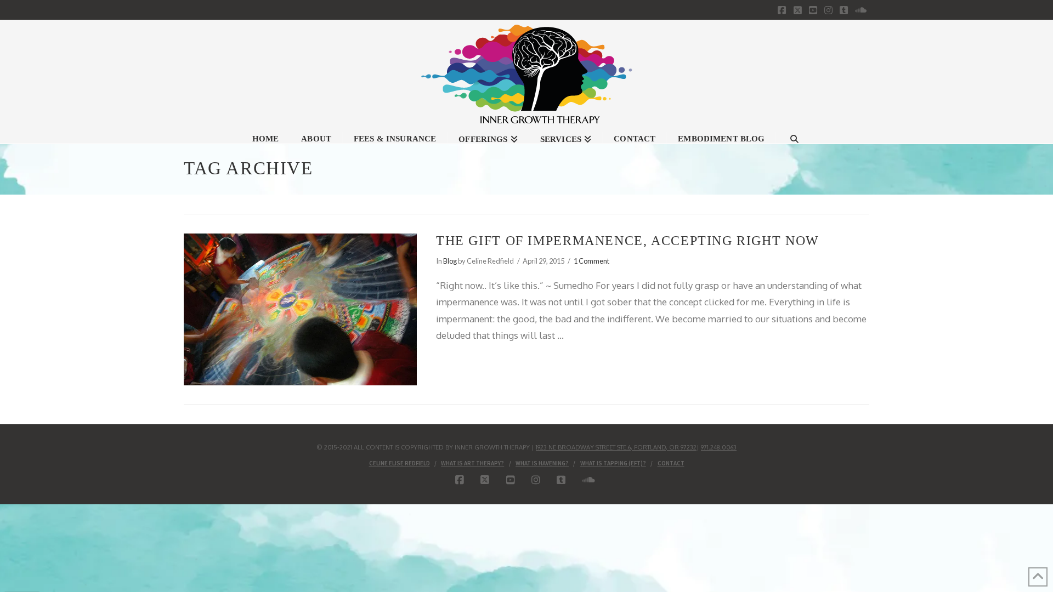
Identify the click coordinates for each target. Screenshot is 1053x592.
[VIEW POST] (300, 309)
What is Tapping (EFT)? (613, 463)
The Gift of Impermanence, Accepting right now (627, 241)
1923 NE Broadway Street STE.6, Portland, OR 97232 (616, 447)
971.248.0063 (719, 447)
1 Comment (591, 261)
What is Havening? (542, 463)
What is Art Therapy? (472, 463)
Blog (450, 261)
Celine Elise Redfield (399, 463)
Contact (671, 463)
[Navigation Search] (794, 137)
